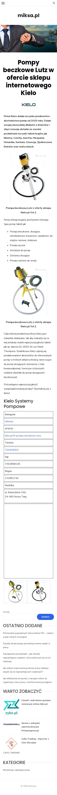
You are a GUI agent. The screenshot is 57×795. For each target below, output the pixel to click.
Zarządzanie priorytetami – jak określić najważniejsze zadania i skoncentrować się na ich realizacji (27, 657)
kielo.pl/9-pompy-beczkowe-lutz (23, 435)
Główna (9, 421)
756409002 (12, 450)
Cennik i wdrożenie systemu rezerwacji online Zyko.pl (36, 702)
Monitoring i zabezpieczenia (16, 770)
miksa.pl (29, 15)
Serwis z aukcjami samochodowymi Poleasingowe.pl (30, 727)
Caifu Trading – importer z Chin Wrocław (35, 740)
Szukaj (6, 611)
